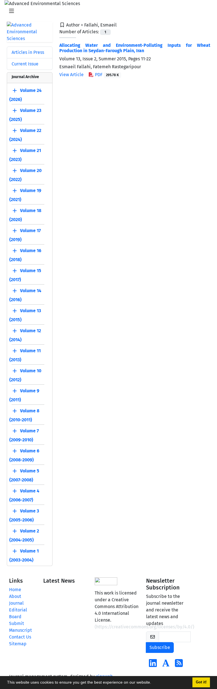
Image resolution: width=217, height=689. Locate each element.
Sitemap (18, 643)
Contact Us (20, 637)
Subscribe (159, 647)
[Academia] (166, 665)
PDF (106, 74)
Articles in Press (28, 52)
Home (15, 589)
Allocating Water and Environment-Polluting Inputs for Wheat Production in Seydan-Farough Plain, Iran (134, 48)
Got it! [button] (201, 682)
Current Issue (25, 64)
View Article (71, 74)
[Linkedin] (153, 665)
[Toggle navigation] (107, 11)
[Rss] (179, 665)
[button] (153, 683)
